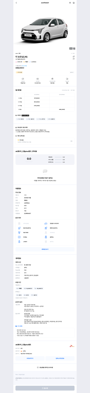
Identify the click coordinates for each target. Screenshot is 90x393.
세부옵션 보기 (45, 249)
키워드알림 (73, 2)
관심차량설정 (70, 2)
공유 (74, 58)
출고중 (46, 388)
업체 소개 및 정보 (60, 358)
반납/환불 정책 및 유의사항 (46, 367)
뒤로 (16, 2)
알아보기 (71, 72)
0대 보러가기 (30, 358)
